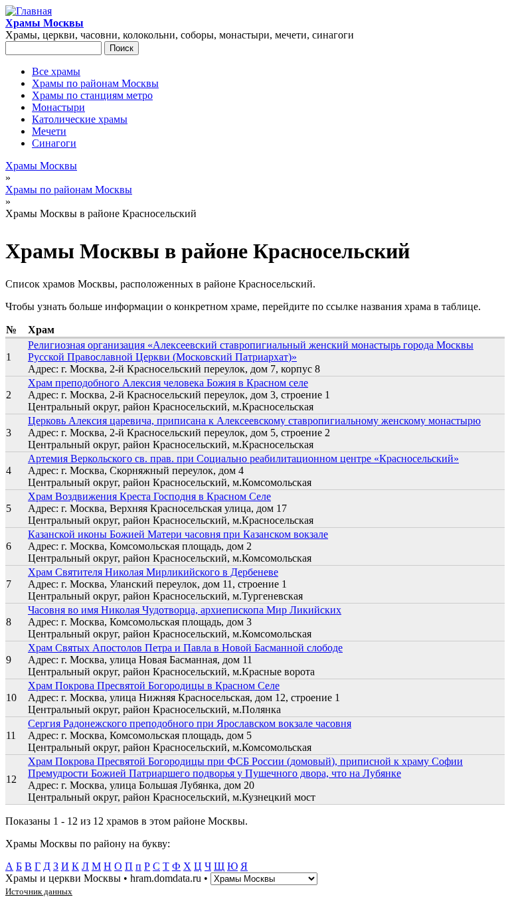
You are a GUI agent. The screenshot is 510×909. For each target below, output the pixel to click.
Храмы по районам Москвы (95, 83)
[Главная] (28, 11)
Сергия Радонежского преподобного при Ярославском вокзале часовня (189, 723)
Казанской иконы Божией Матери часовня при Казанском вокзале (178, 534)
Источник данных (38, 891)
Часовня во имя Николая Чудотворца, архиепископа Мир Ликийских (184, 610)
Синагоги (54, 143)
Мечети (49, 131)
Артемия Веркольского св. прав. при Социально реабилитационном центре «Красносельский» (243, 458)
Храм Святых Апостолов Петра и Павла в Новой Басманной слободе (185, 647)
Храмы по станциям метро (92, 95)
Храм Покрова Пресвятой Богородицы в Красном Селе (154, 685)
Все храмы (56, 71)
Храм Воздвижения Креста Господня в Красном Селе (149, 496)
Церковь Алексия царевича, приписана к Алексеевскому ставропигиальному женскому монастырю (254, 420)
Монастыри (58, 107)
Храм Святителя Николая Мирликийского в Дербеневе (153, 572)
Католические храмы (80, 119)
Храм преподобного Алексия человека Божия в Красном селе (168, 382)
